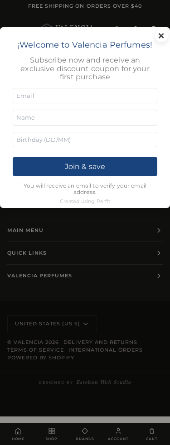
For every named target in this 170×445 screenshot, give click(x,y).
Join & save (85, 166)
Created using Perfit (85, 201)
